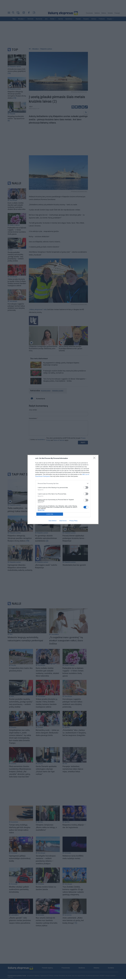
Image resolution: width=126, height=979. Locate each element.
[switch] (85, 487)
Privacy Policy (73, 520)
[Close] (95, 458)
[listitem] (63, 483)
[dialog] (63, 489)
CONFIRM (49, 514)
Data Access (63, 520)
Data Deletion (53, 520)
